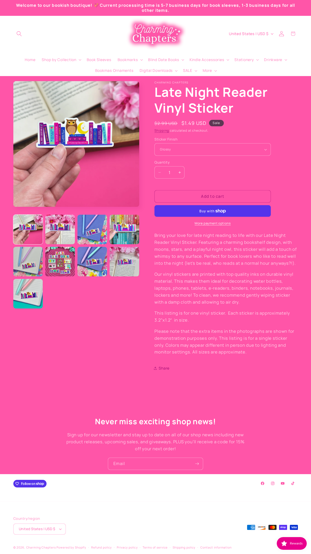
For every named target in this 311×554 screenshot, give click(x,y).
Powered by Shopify (71, 547)
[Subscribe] (197, 464)
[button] (19, 34)
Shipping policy (184, 547)
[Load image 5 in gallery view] (28, 261)
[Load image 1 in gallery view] (28, 229)
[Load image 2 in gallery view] (60, 229)
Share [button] (164, 368)
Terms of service (155, 547)
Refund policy (101, 547)
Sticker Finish (166, 139)
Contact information (216, 547)
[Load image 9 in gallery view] (28, 293)
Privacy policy (127, 547)
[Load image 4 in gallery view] (124, 229)
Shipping (161, 130)
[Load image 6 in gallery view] (60, 261)
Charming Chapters (41, 547)
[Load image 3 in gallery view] (92, 229)
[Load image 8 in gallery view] (124, 261)
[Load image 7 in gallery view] (92, 261)
